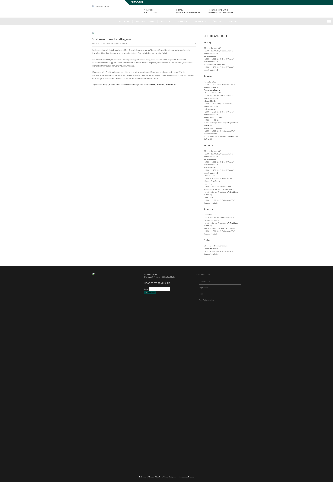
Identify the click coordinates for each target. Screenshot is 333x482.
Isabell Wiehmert (121, 43)
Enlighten (172, 477)
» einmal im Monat (211, 248)
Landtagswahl (137, 84)
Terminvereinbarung (212, 90)
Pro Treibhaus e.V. (206, 300)
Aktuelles (124, 21)
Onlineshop (200, 21)
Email (146, 289)
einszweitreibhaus (123, 84)
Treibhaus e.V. (171, 84)
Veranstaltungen (145, 21)
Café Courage (102, 84)
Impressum (204, 287)
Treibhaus (160, 84)
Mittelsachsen (149, 84)
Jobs (201, 294)
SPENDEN (233, 21)
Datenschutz (204, 281)
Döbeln (112, 84)
